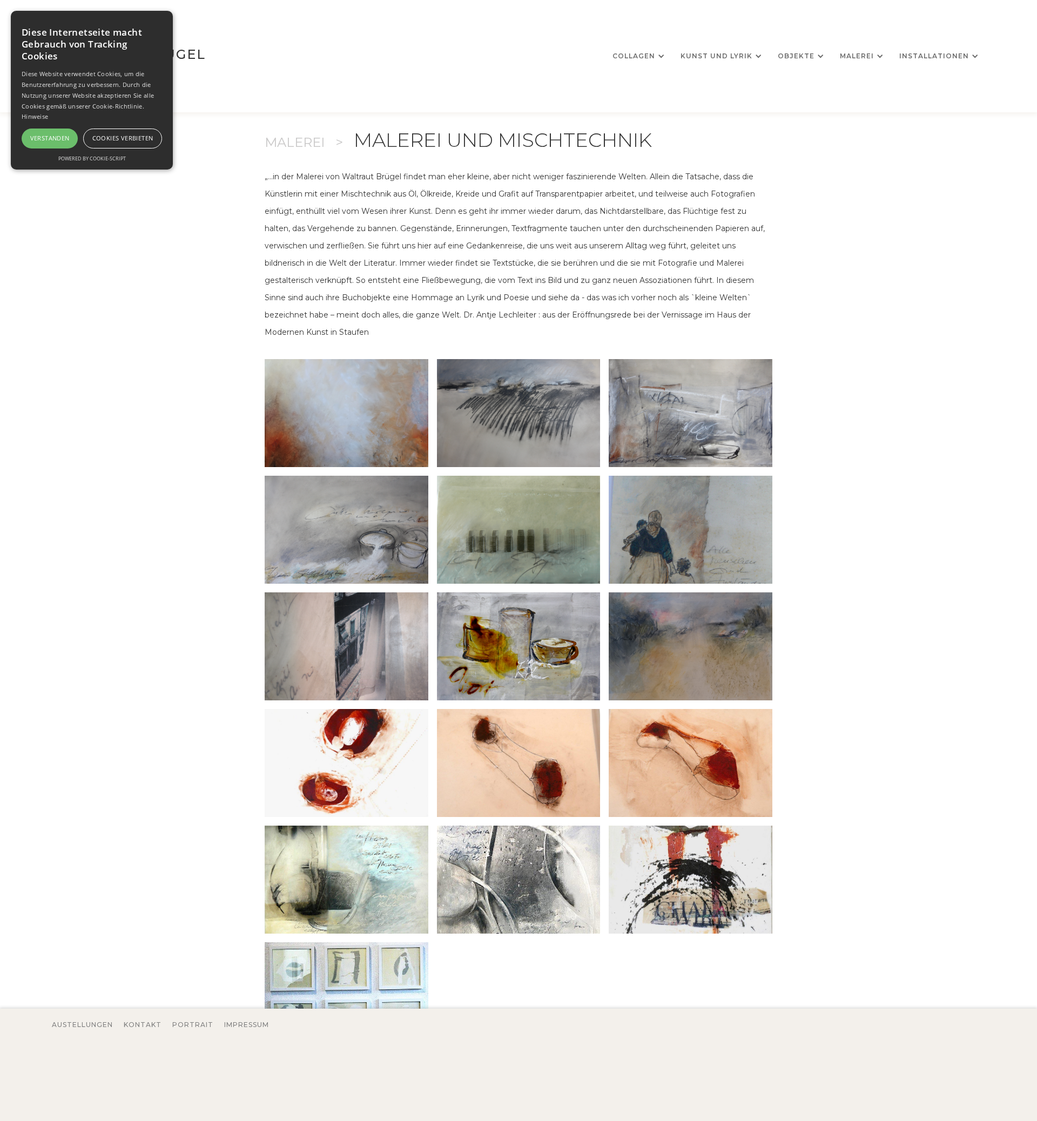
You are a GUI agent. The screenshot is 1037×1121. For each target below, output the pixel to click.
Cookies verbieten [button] (122, 138)
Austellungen (82, 1025)
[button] (637, 56)
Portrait (192, 1025)
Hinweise (35, 116)
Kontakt (142, 1025)
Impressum (246, 1025)
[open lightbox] (346, 413)
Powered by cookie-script (92, 158)
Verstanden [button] (50, 138)
